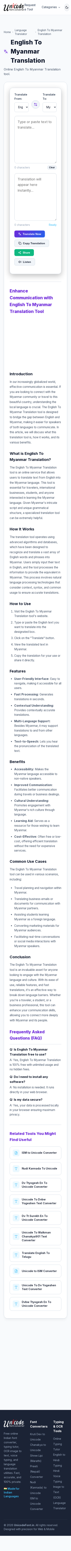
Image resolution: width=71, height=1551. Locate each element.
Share (26, 252)
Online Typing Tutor (57, 1444)
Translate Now (32, 233)
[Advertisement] (35, 341)
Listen (27, 261)
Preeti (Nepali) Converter (36, 1471)
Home (7, 32)
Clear (52, 167)
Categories (49, 7)
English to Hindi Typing (59, 1460)
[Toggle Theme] (66, 7)
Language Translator (21, 32)
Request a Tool (30, 7)
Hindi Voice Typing (57, 1476)
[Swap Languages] (35, 104)
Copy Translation (34, 243)
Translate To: (49, 96)
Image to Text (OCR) (58, 1492)
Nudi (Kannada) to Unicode (38, 1487)
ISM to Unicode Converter (36, 1504)
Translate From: (20, 96)
